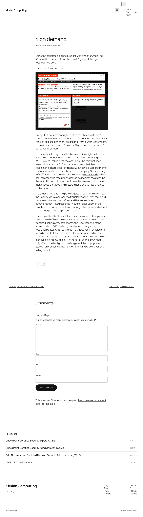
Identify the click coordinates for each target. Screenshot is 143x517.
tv (37, 264)
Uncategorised (58, 45)
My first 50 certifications (19, 462)
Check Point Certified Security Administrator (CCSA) (35, 447)
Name (38, 354)
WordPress (133, 510)
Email (38, 364)
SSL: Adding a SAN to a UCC (121, 286)
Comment (39, 325)
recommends (90, 174)
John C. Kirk (47, 45)
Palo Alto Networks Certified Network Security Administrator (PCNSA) (44, 455)
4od (100, 55)
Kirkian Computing (16, 10)
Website (38, 375)
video (43, 264)
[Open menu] (117, 10)
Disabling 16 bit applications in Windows (26, 286)
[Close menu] (123, 4)
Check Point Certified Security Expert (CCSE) (31, 440)
